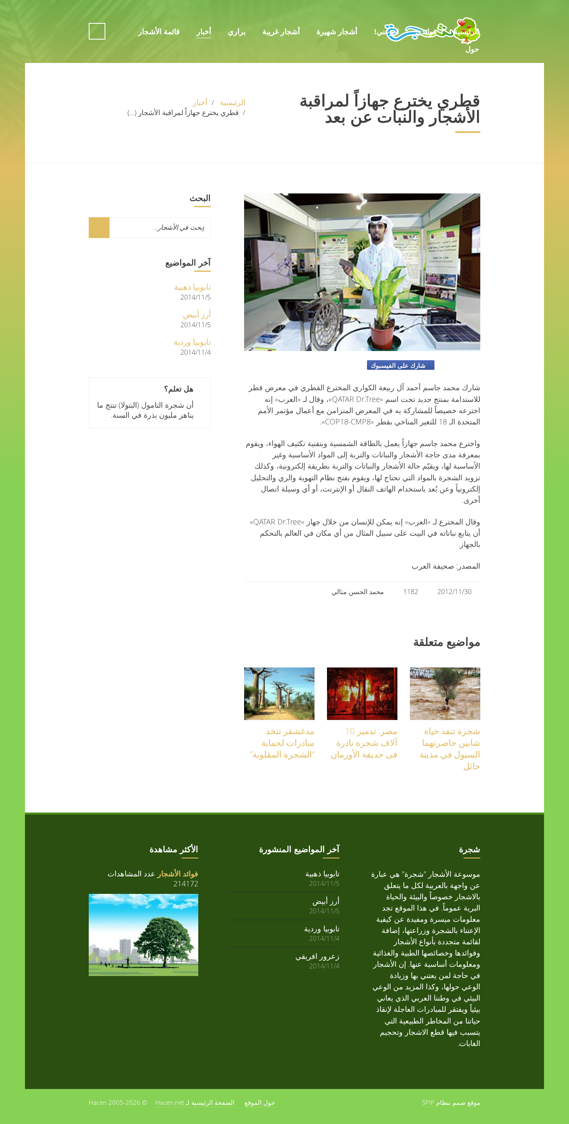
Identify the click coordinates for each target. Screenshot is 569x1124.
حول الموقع (260, 1102)
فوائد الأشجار (177, 873)
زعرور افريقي (317, 956)
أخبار (204, 32)
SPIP (428, 1102)
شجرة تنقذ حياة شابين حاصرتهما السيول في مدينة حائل (449, 748)
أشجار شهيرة (337, 32)
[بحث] (99, 227)
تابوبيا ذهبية (192, 286)
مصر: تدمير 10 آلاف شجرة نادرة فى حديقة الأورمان (364, 742)
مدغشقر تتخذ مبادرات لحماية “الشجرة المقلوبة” (282, 742)
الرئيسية (466, 32)
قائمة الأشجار (159, 32)
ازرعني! (386, 32)
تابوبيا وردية (192, 341)
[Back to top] (37, 1076)
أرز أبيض (197, 314)
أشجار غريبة (281, 32)
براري (237, 32)
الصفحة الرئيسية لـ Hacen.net (195, 1102)
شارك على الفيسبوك (398, 365)
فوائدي (426, 32)
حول (472, 14)
